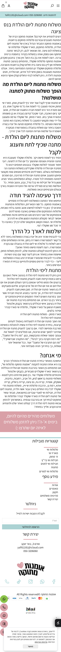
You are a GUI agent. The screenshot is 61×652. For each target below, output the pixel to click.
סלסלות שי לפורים (48, 471)
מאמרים (53, 488)
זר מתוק (53, 456)
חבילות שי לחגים (49, 463)
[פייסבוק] (4, 624)
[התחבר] (9, 5)
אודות (55, 485)
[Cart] (3, 5)
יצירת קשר (52, 499)
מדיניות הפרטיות (41, 642)
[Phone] (4, 608)
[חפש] (52, 5)
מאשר (30, 646)
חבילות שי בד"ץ (50, 460)
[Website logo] (30, 5)
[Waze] (4, 616)
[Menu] (58, 5)
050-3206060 (35, 15)
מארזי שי (53, 453)
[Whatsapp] (4, 600)
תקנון (55, 492)
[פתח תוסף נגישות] (58, 623)
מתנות (54, 467)
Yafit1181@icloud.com (16, 15)
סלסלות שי (52, 449)
